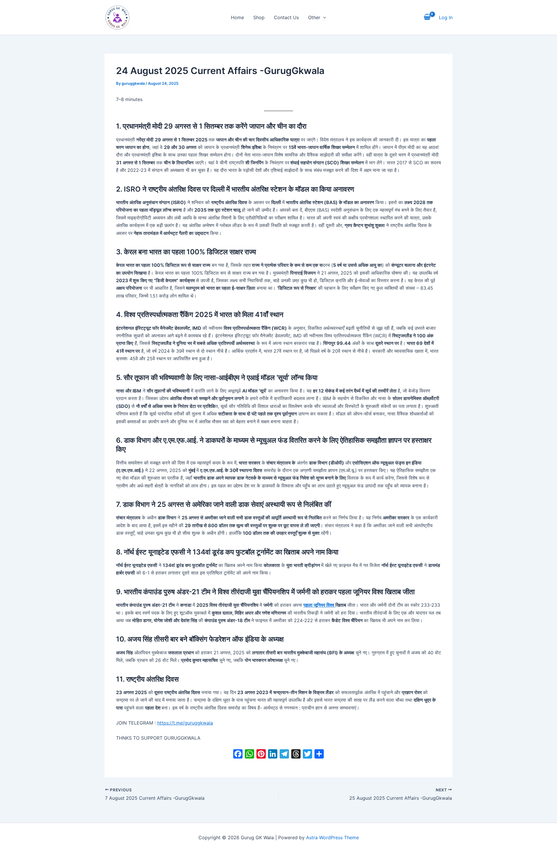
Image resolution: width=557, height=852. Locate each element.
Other (314, 17)
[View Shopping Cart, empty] (427, 17)
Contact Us (286, 17)
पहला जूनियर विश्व (319, 605)
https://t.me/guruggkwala (185, 723)
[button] (323, 17)
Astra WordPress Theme (332, 837)
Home (237, 17)
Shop (259, 17)
